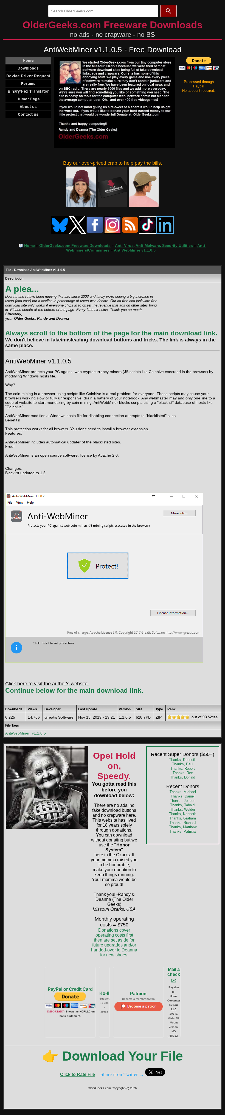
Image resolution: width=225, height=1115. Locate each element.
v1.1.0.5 (39, 733)
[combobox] (103, 11)
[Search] (168, 11)
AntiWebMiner (17, 733)
